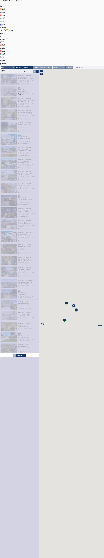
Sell (1, 36)
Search (1, 33)
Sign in (5, 27)
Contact (2, 41)
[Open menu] (0, 65)
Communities (3, 38)
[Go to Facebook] (0, 2)
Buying (1, 35)
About (1, 39)
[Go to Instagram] (0, 3)
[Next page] (37, 71)
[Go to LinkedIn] (0, 5)
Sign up (2, 27)
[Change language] (1, 6)
